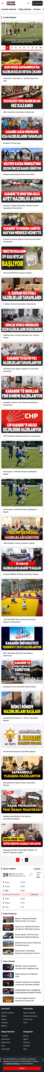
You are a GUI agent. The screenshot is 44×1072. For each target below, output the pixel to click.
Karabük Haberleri (8, 9)
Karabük (4, 1036)
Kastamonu (5, 1042)
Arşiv (25, 1022)
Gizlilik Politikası (7, 1013)
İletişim (4, 1016)
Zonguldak (5, 1049)
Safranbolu (5, 1039)
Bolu (3, 1046)
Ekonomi (26, 1042)
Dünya (25, 1036)
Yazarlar (4, 1022)
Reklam (4, 1026)
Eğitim (25, 1039)
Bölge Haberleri (25, 9)
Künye (3, 1019)
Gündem (37, 9)
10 (41, 47)
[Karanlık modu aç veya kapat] (28, 3)
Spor (25, 1049)
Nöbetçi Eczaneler (30, 1016)
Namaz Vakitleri (29, 1013)
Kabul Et (22, 1068)
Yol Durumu (28, 1019)
